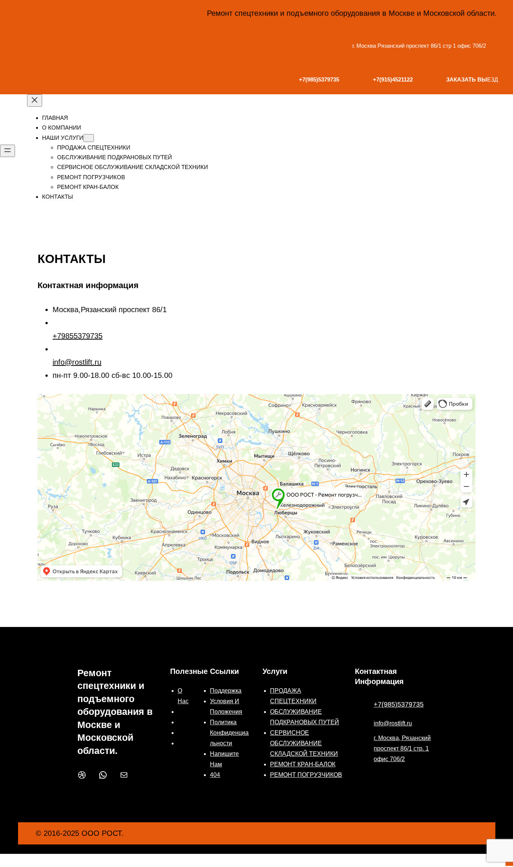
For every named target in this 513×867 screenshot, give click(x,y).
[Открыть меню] (7, 151)
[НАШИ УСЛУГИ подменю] (88, 138)
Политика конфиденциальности (229, 732)
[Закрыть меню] (34, 100)
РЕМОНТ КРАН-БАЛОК (302, 764)
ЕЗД (472, 79)
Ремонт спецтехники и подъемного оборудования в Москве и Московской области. (114, 712)
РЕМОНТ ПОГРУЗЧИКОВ (306, 775)
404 (215, 775)
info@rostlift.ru (77, 362)
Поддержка (225, 690)
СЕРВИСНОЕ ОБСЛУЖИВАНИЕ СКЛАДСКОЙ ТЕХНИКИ (304, 743)
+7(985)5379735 (399, 704)
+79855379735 (78, 336)
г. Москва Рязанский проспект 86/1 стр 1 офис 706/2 (419, 45)
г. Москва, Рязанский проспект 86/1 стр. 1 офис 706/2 (402, 748)
